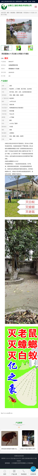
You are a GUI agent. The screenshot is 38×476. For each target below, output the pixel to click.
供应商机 (12, 12)
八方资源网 (14, 463)
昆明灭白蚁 (19, 12)
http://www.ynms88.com (6, 413)
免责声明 (19, 463)
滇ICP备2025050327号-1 (16, 458)
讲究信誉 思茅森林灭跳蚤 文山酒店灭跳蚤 (12, 449)
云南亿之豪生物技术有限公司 (28, 458)
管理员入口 (25, 463)
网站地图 (30, 463)
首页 (8, 12)
